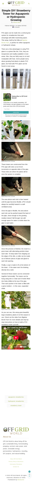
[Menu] (3, 4)
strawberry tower (16, 405)
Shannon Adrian (17, 22)
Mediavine (20, 479)
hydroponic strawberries (16, 401)
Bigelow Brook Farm (5, 89)
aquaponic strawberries (16, 397)
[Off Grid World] (16, 3)
